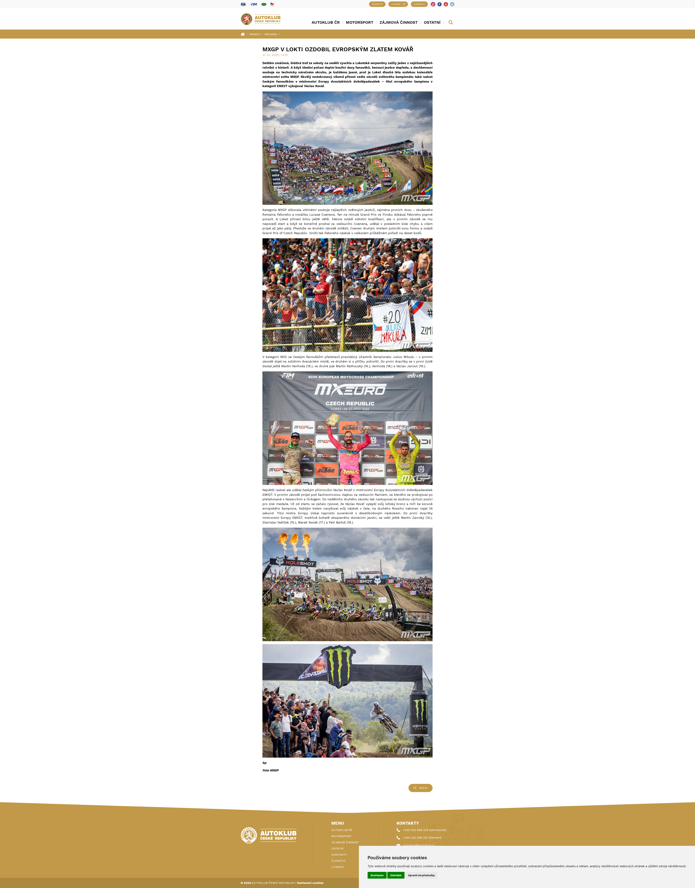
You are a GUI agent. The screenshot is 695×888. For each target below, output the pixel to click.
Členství (377, 4)
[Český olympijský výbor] (272, 4)
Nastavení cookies (310, 883)
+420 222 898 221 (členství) (422, 837)
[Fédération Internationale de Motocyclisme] (253, 4)
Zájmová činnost (399, 22)
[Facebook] (439, 4)
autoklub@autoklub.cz (419, 845)
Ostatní (432, 22)
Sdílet (423, 787)
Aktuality (270, 34)
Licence (396, 4)
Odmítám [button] (396, 875)
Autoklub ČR (326, 22)
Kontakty (419, 4)
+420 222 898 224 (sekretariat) (425, 830)
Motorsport (359, 22)
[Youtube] (446, 4)
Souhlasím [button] (377, 875)
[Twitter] (452, 4)
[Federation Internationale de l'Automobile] (243, 4)
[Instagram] (433, 4)
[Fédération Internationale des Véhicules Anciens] (263, 4)
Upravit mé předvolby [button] (421, 875)
